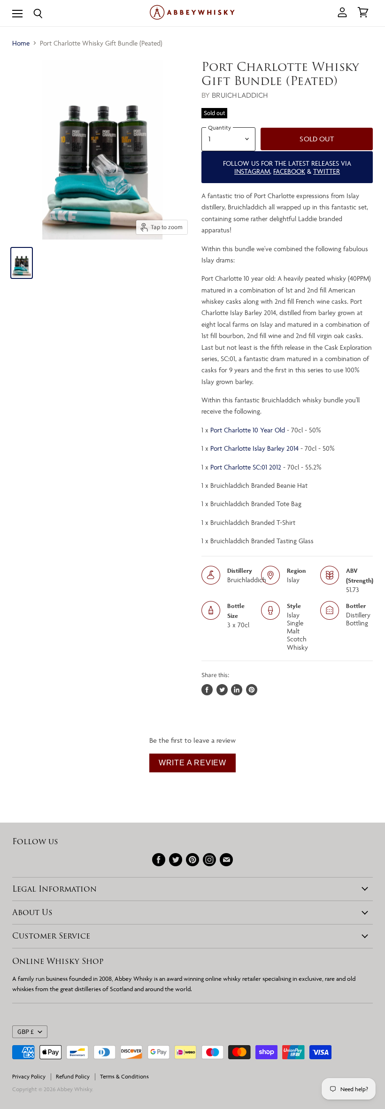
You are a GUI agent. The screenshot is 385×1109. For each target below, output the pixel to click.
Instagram (252, 171)
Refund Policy (73, 1076)
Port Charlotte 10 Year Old (247, 430)
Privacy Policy (29, 1076)
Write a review (192, 763)
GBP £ (25, 1032)
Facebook (289, 171)
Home (21, 43)
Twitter (326, 171)
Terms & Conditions (124, 1076)
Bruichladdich (240, 95)
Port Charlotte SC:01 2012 (245, 467)
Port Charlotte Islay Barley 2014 (254, 448)
